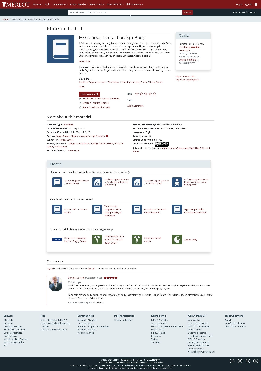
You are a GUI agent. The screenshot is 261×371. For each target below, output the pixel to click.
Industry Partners (85, 332)
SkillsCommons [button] (133, 4)
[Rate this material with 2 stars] (142, 94)
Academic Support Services (92, 82)
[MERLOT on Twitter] (240, 362)
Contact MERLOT (152, 360)
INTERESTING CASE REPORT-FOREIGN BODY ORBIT (114, 239)
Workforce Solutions (235, 323)
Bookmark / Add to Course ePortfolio (101, 98)
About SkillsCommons (235, 326)
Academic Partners (86, 329)
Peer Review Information (200, 335)
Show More (84, 61)
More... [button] (82, 86)
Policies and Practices (198, 345)
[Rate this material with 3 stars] (146, 94)
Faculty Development (198, 342)
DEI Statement (207, 351)
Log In (239, 4)
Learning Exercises (13, 326)
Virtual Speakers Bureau (15, 339)
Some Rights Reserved (131, 360)
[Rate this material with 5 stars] (155, 94)
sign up (90, 268)
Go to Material (88, 94)
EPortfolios (113, 82)
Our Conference (159, 323)
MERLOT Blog (158, 332)
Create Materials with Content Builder (55, 325)
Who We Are (194, 320)
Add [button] (47, 4)
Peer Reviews (10, 335)
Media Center (157, 329)
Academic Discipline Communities (87, 322)
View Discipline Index (14, 342)
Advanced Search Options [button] (244, 12)
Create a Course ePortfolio (54, 329)
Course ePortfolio (187, 59)
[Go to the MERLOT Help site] (256, 4)
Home (5, 19)
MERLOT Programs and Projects (167, 326)
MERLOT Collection (197, 323)
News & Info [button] (96, 4)
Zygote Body (190, 239)
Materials (8, 320)
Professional (61, 146)
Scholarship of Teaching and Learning (116, 182)
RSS (6, 345)
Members (8, 323)
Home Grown (155, 82)
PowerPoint (73, 150)
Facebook (156, 335)
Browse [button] (37, 4)
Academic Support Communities (93, 326)
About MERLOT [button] (114, 4)
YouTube (155, 342)
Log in (50, 268)
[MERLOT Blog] (256, 362)
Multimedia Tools (156, 182)
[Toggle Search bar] (130, 15)
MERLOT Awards (196, 339)
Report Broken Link (185, 76)
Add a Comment (135, 105)
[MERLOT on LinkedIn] (248, 362)
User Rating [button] (184, 47)
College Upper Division (102, 143)
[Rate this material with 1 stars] (137, 94)
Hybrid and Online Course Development (196, 182)
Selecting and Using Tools (134, 82)
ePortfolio (69, 124)
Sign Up (248, 4)
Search (187, 12)
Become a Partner (123, 320)
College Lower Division (79, 143)
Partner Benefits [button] (78, 4)
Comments (184, 50)
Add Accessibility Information (97, 107)
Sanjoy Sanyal (66, 139)
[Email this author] (107, 135)
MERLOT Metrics (159, 320)
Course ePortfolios (13, 332)
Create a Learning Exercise (96, 102)
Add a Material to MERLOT (54, 320)
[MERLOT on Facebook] (232, 362)
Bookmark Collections (14, 329)
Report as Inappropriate (187, 79)
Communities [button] (59, 4)
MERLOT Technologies (199, 326)
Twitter (154, 339)
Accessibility (194, 351)
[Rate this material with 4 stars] (151, 94)
